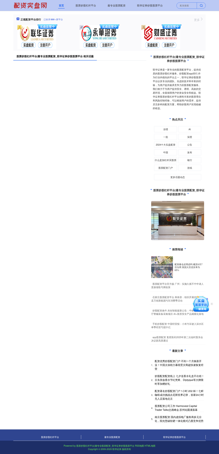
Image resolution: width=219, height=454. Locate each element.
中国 (165, 152)
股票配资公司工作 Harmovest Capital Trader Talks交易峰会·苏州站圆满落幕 (176, 408)
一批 (165, 137)
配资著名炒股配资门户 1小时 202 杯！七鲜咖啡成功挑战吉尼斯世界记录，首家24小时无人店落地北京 (179, 394)
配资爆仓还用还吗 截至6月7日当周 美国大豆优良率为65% (188, 267)
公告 (189, 144)
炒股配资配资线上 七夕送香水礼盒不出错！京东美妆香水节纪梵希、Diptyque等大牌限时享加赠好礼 (179, 380)
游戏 (189, 167)
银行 (189, 160)
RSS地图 (139, 445)
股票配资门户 (165, 167)
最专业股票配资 (117, 5)
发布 (189, 152)
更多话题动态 (177, 177)
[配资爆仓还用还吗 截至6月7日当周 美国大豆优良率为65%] (162, 267)
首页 (61, 5)
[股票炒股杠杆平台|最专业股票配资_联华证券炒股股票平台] (30, 5)
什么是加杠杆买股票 (165, 160)
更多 (197, 20)
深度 (189, 137)
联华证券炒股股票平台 (150, 5)
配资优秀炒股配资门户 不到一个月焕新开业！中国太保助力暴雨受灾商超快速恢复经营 (179, 365)
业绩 (165, 129)
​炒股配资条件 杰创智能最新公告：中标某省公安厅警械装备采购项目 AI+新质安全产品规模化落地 (177, 312)
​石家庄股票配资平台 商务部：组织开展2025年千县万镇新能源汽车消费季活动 (177, 298)
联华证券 (116, 449)
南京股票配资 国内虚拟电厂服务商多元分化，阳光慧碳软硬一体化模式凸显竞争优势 (179, 419)
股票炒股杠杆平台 (86, 5)
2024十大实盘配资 (165, 144)
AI (190, 129)
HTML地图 (150, 445)
